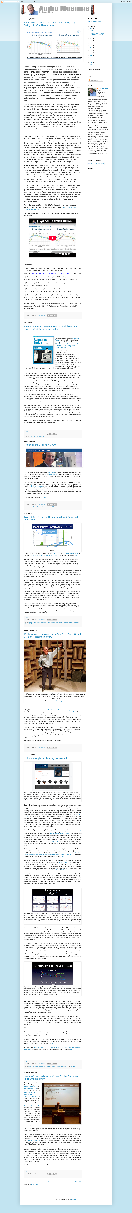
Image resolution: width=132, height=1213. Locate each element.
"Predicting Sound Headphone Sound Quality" (43, 555)
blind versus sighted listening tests (37, 1066)
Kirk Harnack (56, 553)
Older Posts (77, 1181)
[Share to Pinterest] (56, 315)
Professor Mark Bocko (32, 1106)
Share (26, 313)
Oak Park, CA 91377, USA (37, 436)
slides (56, 870)
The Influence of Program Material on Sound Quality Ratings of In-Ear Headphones (49, 24)
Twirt (35, 624)
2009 (91, 62)
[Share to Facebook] (54, 315)
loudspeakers (60, 506)
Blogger (73, 1199)
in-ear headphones (63, 622)
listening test (60, 1066)
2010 (91, 60)
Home (49, 1181)
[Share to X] (52, 315)
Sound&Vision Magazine (65, 710)
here (75, 555)
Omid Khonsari (73, 622)
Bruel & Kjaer (53, 474)
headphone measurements (40, 622)
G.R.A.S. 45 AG (64, 862)
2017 (91, 43)
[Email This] (48, 315)
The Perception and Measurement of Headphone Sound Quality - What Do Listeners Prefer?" (66, 345)
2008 (91, 65)
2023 (91, 29)
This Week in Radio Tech (70, 553)
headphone (53, 1066)
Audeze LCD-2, (54, 841)
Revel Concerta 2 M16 (33, 1140)
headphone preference (52, 622)
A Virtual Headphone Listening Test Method (45, 758)
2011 (91, 57)
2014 (91, 50)
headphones (53, 506)
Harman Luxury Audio (30, 1086)
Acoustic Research (33, 506)
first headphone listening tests (59, 833)
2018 (91, 40)
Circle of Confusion (37, 486)
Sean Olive (66, 1066)
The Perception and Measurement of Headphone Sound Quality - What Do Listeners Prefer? (51, 327)
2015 (91, 48)
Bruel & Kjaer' (51, 472)
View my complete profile (95, 156)
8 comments (42, 1063)
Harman (48, 506)
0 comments (42, 315)
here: (45, 497)
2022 (91, 38)
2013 (91, 53)
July (92, 31)
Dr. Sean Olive (104, 88)
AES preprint (65, 870)
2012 (91, 55)
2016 (91, 45)
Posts (91, 77)
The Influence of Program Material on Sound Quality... (99, 33)
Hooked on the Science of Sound (40, 445)
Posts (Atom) (34, 1184)
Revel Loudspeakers (30, 1088)
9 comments (42, 619)
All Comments (94, 80)
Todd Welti (30, 624)
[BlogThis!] (50, 315)
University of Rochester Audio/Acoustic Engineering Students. (32, 1094)
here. (39, 1035)
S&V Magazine (60, 701)
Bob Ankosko (52, 710)
